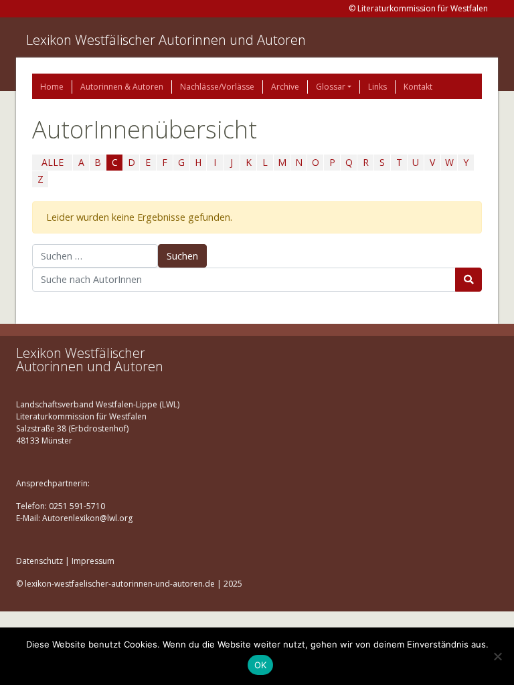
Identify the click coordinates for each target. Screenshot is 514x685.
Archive (285, 86)
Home (52, 86)
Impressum (93, 561)
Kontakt (418, 86)
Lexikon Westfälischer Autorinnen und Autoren (166, 40)
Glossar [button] (330, 86)
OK (260, 665)
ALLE (52, 162)
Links (377, 86)
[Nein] (497, 656)
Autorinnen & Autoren (121, 86)
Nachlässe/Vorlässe (217, 86)
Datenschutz (39, 561)
